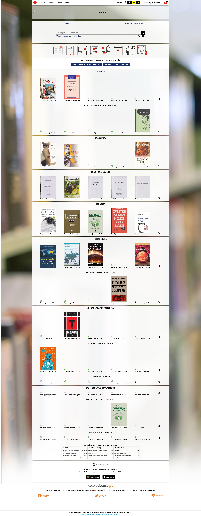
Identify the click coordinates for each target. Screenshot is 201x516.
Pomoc (59, 2)
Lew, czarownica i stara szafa (69, 451)
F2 (158, 2)
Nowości (42, 2)
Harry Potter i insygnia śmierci (69, 453)
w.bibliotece (90, 490)
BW (129, 2)
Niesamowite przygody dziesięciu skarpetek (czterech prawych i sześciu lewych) (81, 457)
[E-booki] (70, 55)
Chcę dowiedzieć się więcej (91, 514)
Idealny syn (117, 450)
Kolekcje (78, 36)
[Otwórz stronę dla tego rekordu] (48, 89)
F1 (154, 2)
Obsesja (116, 457)
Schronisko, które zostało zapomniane (97, 457)
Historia (51, 2)
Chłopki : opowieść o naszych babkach (97, 450)
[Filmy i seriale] (118, 55)
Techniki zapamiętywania (120, 453)
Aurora (115, 451)
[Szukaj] (143, 33)
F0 (150, 2)
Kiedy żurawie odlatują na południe (122, 455)
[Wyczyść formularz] (138, 36)
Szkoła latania (91, 453)
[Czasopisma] (94, 55)
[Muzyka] (130, 55)
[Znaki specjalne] (143, 36)
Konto (67, 2)
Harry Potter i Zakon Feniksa (69, 455)
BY (138, 2)
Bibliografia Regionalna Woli (134, 23)
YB (134, 2)
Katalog (66, 23)
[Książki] (58, 55)
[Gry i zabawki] (142, 55)
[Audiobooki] (82, 55)
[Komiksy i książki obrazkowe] (106, 55)
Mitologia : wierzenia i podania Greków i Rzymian (74, 450)
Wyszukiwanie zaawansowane (65, 36)
